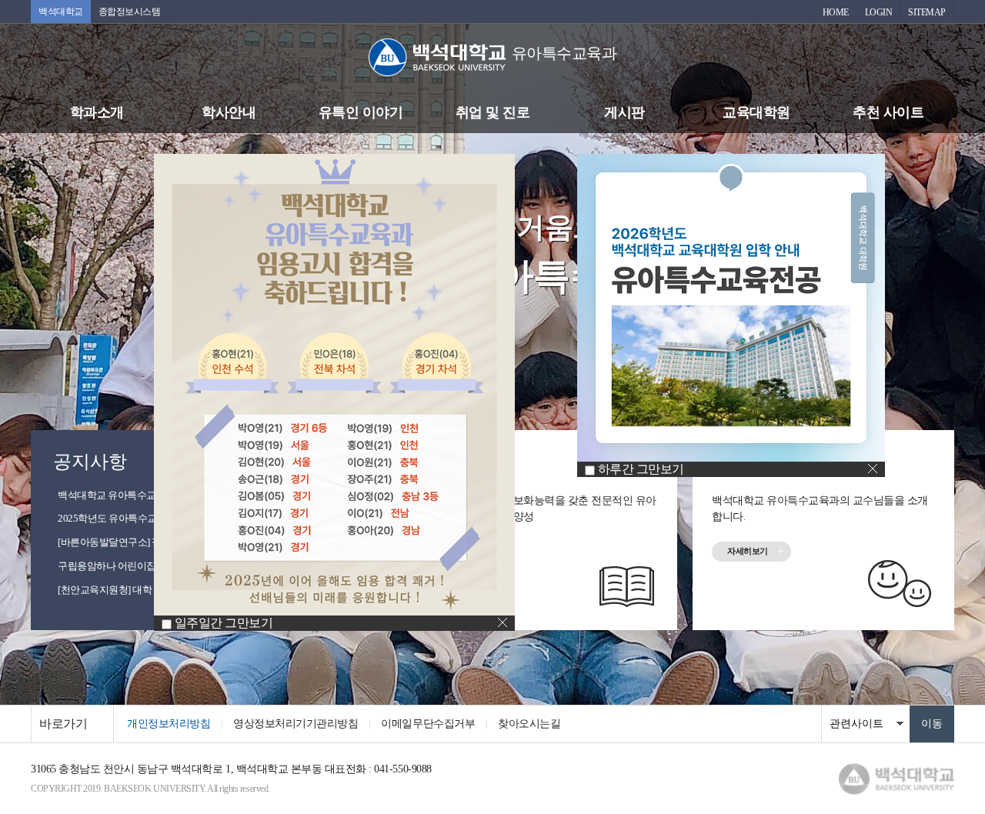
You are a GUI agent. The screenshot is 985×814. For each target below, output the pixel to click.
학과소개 (97, 112)
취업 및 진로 (493, 112)
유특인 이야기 (361, 112)
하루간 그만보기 (641, 468)
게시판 (624, 112)
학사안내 (228, 112)
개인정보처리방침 (168, 723)
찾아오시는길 (529, 723)
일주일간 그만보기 (224, 622)
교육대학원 (756, 112)
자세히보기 (747, 550)
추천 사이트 (888, 112)
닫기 (502, 622)
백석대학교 (60, 11)
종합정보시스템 (129, 11)
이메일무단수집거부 (428, 723)
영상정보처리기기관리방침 (295, 723)
